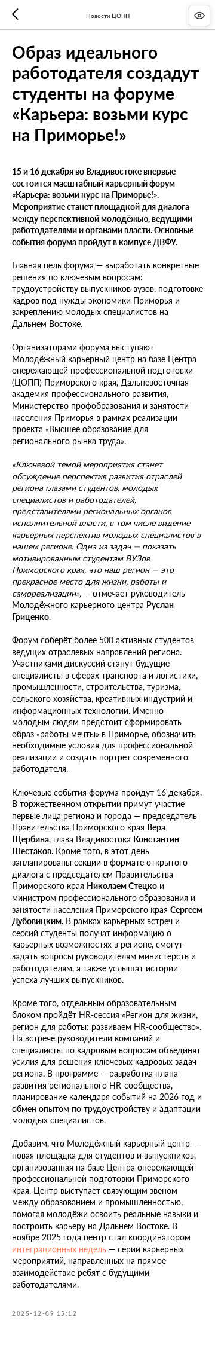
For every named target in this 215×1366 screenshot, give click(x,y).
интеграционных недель (59, 1249)
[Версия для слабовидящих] (199, 15)
